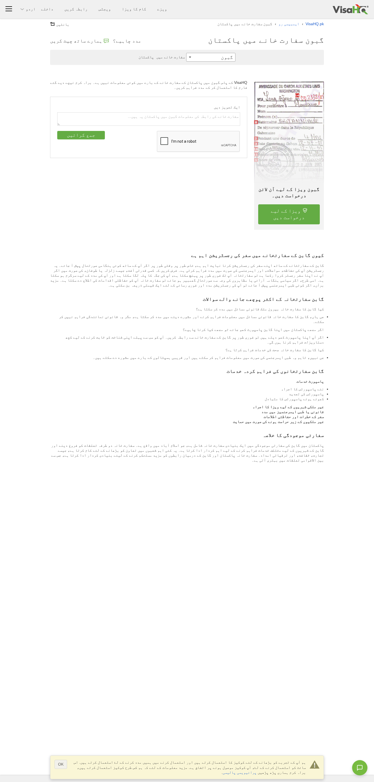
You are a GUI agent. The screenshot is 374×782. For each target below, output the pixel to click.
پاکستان (162, 57)
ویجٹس (105, 9)
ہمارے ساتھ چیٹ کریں (76, 41)
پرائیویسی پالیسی (240, 772)
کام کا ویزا (134, 9)
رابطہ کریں (76, 9)
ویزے (162, 9)
